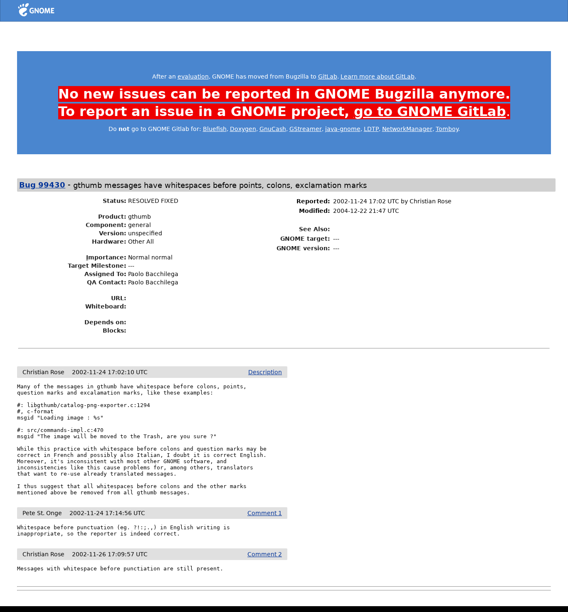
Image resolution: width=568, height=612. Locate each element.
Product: (112, 216)
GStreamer (305, 129)
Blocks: (114, 330)
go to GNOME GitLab (430, 111)
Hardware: (109, 241)
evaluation (193, 76)
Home (51, 11)
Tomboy (447, 129)
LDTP (371, 129)
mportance (105, 257)
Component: (106, 225)
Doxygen (243, 129)
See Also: (314, 229)
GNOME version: (303, 248)
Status (113, 200)
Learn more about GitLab (378, 76)
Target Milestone (96, 265)
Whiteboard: (105, 306)
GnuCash (272, 129)
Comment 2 (264, 554)
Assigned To (104, 274)
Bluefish (215, 129)
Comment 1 (264, 513)
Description (265, 372)
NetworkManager (407, 129)
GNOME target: (305, 238)
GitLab (327, 76)
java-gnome (343, 129)
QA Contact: (106, 282)
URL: (118, 298)
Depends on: (105, 322)
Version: (112, 233)
